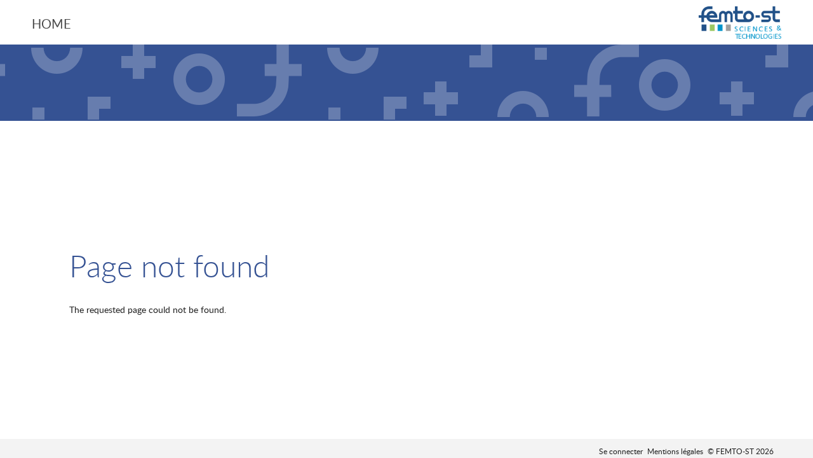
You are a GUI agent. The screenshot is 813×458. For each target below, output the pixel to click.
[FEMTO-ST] (740, 23)
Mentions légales (675, 451)
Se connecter (621, 451)
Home (51, 23)
